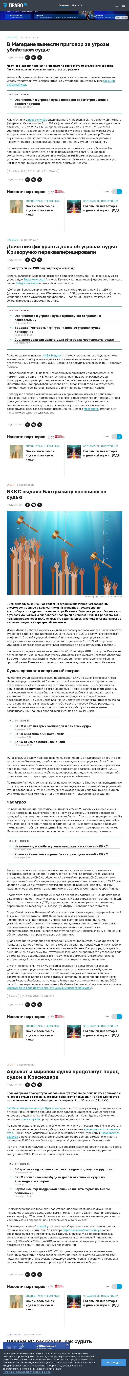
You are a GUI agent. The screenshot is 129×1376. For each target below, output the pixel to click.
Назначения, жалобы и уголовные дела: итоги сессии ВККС (61, 846)
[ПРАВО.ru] (15, 5)
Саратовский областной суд (82, 1230)
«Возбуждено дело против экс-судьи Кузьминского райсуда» (49, 988)
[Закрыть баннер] (67, 1344)
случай (42, 1226)
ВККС (14, 996)
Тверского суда (34, 279)
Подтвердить (113, 1362)
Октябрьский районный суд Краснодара (34, 1108)
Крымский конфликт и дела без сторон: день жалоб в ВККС (61, 854)
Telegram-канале (27, 283)
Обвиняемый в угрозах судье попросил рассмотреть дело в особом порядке (61, 102)
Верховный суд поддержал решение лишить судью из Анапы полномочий (62, 1191)
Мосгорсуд (91, 408)
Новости (17, 171)
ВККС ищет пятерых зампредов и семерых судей (53, 726)
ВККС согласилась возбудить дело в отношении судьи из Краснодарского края (59, 1179)
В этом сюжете (19, 94)
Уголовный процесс (43, 171)
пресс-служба (30, 1119)
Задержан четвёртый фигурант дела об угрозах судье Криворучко (57, 329)
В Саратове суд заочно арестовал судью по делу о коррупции (63, 1169)
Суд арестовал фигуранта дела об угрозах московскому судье (64, 339)
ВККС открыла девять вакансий (39, 742)
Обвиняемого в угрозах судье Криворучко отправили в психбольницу (57, 318)
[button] (27, 57)
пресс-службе (37, 119)
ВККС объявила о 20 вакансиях (39, 734)
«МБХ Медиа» (52, 355)
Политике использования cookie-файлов (26, 1371)
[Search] (116, 5)
